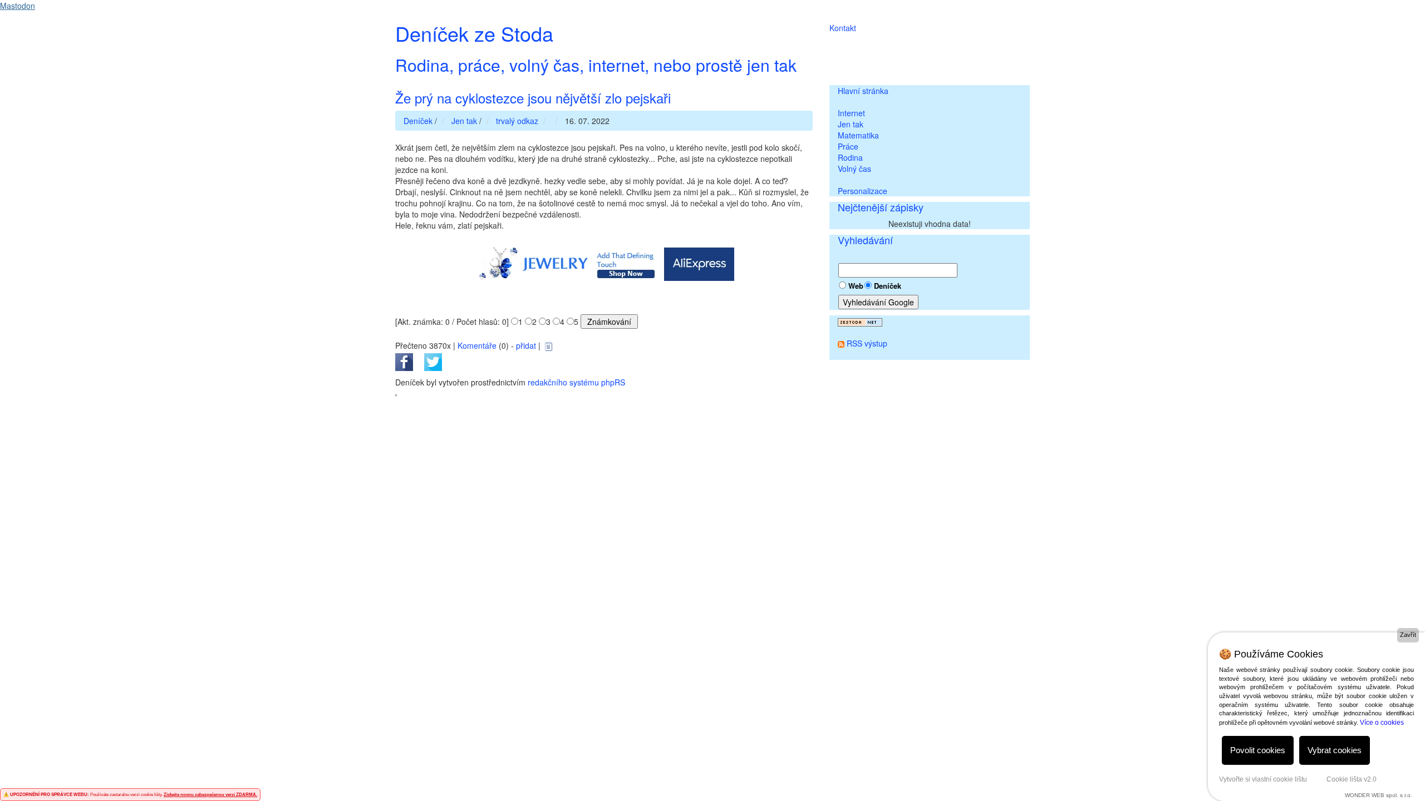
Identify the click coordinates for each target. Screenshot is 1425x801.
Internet (851, 112)
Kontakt (842, 27)
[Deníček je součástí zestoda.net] (860, 321)
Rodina (850, 157)
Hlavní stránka (863, 90)
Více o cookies (1382, 722)
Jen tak (850, 124)
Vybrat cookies (1335, 750)
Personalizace (862, 190)
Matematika (858, 135)
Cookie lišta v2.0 (1351, 779)
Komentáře (477, 345)
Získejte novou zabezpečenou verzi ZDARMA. (210, 794)
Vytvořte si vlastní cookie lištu (1263, 779)
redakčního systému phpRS (576, 382)
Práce (848, 146)
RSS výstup (867, 343)
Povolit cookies (1257, 750)
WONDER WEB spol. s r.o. (1378, 795)
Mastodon (17, 5)
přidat (526, 345)
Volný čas (854, 168)
